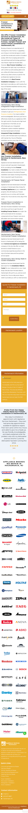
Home (2, 18)
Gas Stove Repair (6, 768)
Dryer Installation (6, 779)
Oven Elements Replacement (9, 772)
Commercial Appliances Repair (10, 766)
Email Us (5, 794)
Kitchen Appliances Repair (8, 770)
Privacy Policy (5, 776)
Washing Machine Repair (8, 774)
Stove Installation (6, 784)
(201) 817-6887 (7, 796)
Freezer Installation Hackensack (11, 18)
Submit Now (14, 318)
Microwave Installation (7, 781)
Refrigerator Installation (7, 782)
